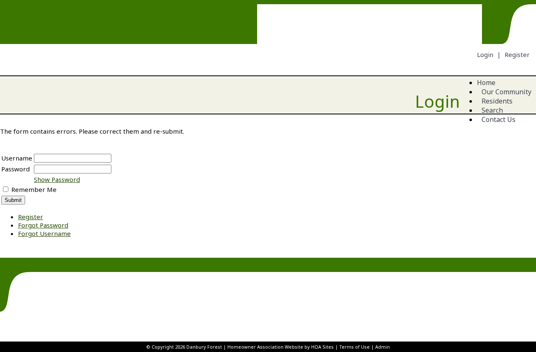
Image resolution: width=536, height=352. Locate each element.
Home (486, 82)
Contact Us (498, 119)
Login (485, 54)
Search (492, 110)
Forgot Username (44, 233)
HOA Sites (322, 347)
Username (16, 158)
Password (15, 169)
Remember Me (34, 189)
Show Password (57, 179)
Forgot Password (43, 225)
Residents (497, 101)
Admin (382, 347)
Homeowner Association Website (265, 347)
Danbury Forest (204, 347)
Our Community (506, 91)
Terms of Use (354, 347)
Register (517, 54)
